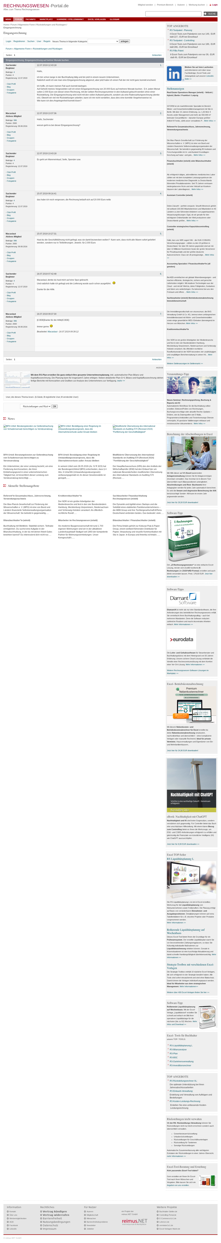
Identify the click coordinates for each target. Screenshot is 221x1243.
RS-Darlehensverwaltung (182, 1061)
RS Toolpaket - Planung (181, 30)
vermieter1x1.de (166, 1225)
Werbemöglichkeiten (17, 1218)
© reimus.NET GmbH (12, 1238)
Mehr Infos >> (210, 121)
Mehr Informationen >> (183, 624)
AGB (11, 1222)
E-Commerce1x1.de (167, 1218)
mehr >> (121, 381)
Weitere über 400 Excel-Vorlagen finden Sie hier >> (188, 992)
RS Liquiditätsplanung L (180, 858)
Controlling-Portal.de (167, 1215)
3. (161, 153)
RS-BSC (174, 1057)
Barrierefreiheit (52, 1218)
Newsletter (91, 1225)
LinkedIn (13, 1229)
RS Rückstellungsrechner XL (183, 1081)
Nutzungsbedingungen (56, 1222)
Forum (18, 19)
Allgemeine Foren (26, 25)
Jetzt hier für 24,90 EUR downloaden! (182, 750)
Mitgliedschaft (92, 1215)
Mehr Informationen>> (189, 986)
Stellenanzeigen (175, 88)
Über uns (13, 1215)
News (8, 19)
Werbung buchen (197, 5)
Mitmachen (91, 1218)
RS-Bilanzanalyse (178, 1049)
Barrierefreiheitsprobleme (97, 1222)
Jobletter (90, 1229)
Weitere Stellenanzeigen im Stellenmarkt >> (185, 363)
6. (161, 274)
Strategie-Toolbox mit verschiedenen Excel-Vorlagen (190, 966)
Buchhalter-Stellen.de (168, 1211)
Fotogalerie (11, 93)
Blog (9, 87)
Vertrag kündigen (55, 1211)
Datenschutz (50, 1225)
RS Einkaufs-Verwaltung (181, 1091)
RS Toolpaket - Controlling (182, 40)
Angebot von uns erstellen (178, 1185)
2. (161, 113)
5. (161, 234)
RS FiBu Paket (176, 50)
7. (161, 314)
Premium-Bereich (165, 5)
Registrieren (19, 41)
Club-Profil (11, 84)
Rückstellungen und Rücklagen (51, 25)
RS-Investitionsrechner (180, 1065)
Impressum (49, 1228)
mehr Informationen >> (176, 1156)
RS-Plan (174, 1053)
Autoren (181, 5)
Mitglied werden (145, 5)
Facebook (13, 1225)
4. (161, 194)
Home (6, 25)
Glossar (114, 19)
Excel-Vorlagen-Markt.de (169, 1229)
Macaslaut (52, 331)
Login (215, 5)
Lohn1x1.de (164, 1222)
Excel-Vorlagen (97, 19)
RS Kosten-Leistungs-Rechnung (185, 1101)
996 (15, 120)
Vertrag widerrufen (56, 1215)
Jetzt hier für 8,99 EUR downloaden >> (183, 844)
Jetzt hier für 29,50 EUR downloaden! (182, 502)
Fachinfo (31, 19)
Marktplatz (46, 19)
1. (161, 65)
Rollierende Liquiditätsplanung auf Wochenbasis (186, 931)
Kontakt (12, 1211)
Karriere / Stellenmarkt (70, 19)
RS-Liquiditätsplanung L (181, 1045)
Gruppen (10, 90)
